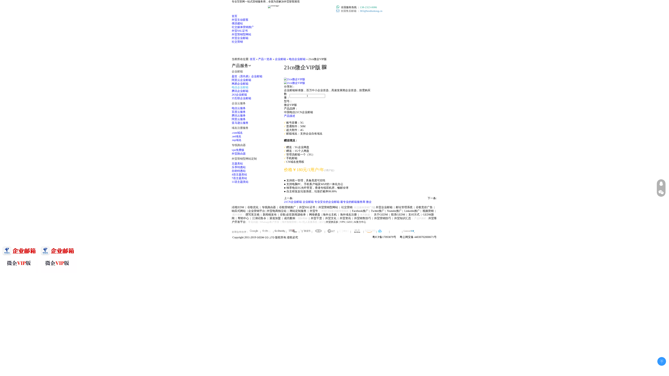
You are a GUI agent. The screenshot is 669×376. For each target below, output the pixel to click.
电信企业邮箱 (240, 87)
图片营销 (237, 214)
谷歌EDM (238, 207)
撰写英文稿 (252, 214)
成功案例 (290, 218)
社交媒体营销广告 (364, 207)
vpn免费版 (238, 149)
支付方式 (414, 214)
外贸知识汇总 (402, 218)
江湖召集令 (259, 218)
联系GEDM (398, 214)
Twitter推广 (377, 210)
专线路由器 (239, 145)
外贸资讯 (345, 218)
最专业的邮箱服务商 (352, 201)
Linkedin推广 (412, 210)
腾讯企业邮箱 (240, 90)
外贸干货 (316, 218)
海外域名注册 (348, 214)
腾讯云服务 (239, 115)
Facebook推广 (360, 210)
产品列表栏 (420, 218)
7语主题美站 (239, 178)
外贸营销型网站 (328, 207)
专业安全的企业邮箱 (327, 201)
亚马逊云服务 (240, 122)
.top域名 (236, 140)
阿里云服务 (239, 119)
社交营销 (346, 207)
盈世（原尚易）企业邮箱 (247, 76)
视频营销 (428, 210)
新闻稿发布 (269, 214)
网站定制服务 (298, 210)
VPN (342, 222)
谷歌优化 (253, 207)
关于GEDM (381, 214)
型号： (288, 101)
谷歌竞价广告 (424, 207)
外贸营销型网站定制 (244, 158)
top (661, 361)
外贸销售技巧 (362, 218)
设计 (321, 222)
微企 (369, 201)
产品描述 (289, 115)
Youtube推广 (394, 210)
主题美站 (237, 163)
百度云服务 (239, 111)
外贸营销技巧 (382, 218)
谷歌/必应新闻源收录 (293, 214)
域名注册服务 (240, 127)
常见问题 (253, 222)
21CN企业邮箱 (293, 201)
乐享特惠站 (239, 167)
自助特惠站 (239, 170)
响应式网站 (239, 210)
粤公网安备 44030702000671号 (418, 237)
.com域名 (237, 132)
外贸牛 (314, 210)
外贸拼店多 (332, 222)
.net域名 (236, 136)
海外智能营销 (289, 222)
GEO (349, 222)
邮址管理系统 (404, 207)
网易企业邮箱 (240, 83)
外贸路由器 (239, 153)
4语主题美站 (239, 174)
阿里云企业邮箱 (241, 80)
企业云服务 (239, 103)
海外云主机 (330, 214)
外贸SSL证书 (307, 207)
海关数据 (365, 214)
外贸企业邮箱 (384, 207)
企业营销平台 (256, 210)
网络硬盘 (314, 214)
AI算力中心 (360, 222)
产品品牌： (291, 108)
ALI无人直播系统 (307, 222)
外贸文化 (330, 218)
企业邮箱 (237, 71)
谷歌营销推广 (287, 207)
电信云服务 (239, 108)
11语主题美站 (240, 181)
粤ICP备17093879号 (384, 237)
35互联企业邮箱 (241, 98)
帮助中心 (243, 218)
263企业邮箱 (239, 94)
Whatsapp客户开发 (269, 222)
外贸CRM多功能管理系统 (335, 211)
